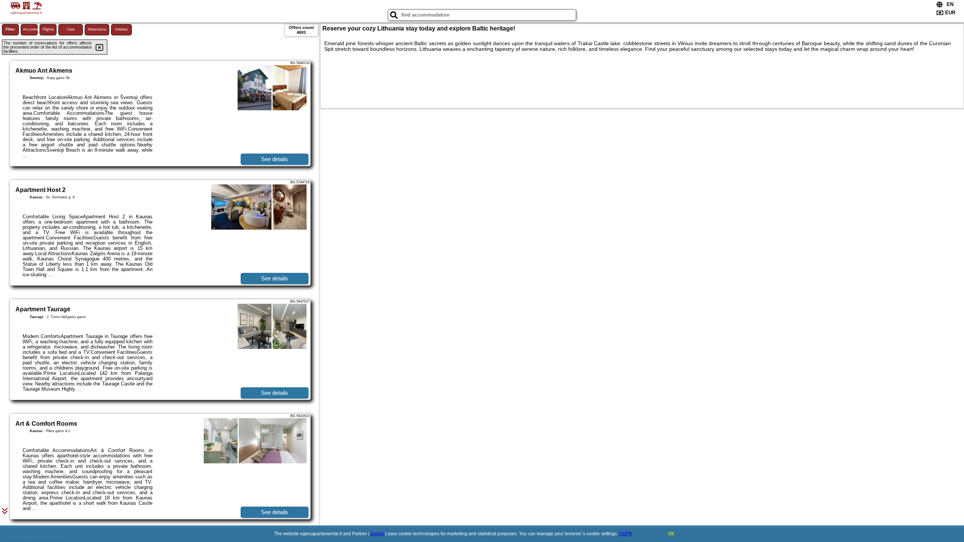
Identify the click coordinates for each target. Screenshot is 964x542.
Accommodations (30, 29)
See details (274, 159)
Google (377, 533)
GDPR (625, 533)
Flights (48, 29)
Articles (121, 29)
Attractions (97, 29)
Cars (71, 29)
